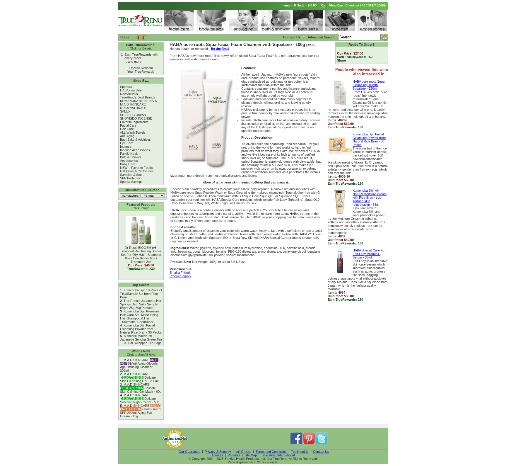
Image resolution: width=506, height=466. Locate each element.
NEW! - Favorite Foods (136, 167)
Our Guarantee (189, 451)
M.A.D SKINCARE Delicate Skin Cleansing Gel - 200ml (139, 377)
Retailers (234, 455)
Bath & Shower (130, 157)
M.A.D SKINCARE (133, 104)
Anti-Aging (127, 136)
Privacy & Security (218, 451)
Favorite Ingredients (134, 122)
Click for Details (141, 48)
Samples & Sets (131, 174)
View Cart (336, 5)
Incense (125, 146)
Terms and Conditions (272, 451)
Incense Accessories (135, 150)
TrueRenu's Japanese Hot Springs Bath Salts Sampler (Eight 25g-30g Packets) (140, 304)
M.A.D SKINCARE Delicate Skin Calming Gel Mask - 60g (140, 388)
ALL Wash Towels (133, 132)
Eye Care (127, 143)
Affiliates (217, 455)
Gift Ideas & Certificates (137, 171)
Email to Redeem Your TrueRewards (140, 69)
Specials (126, 87)
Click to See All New (141, 354)
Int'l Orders (243, 451)
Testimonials (300, 451)
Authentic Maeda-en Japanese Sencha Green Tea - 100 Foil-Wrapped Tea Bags (141, 339)
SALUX (125, 111)
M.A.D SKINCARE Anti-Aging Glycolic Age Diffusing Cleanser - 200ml (139, 365)
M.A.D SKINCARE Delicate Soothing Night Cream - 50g (139, 398)
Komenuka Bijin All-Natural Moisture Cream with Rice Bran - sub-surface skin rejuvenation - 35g (370, 197)
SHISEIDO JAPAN (133, 115)
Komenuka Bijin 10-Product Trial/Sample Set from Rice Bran (141, 293)
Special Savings (131, 181)
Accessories (129, 160)
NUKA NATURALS (133, 108)
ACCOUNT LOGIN (374, 5)
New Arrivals (129, 94)
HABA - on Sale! (131, 90)
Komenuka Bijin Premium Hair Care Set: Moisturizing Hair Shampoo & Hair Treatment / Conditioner (139, 316)
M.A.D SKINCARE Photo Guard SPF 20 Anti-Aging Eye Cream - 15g (140, 411)
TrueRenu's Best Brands (137, 97)
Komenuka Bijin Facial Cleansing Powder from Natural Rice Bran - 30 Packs (141, 329)
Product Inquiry (180, 276)
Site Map (251, 455)
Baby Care (127, 164)
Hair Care (127, 129)
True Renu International (278, 455)
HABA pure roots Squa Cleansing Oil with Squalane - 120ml (368, 85)
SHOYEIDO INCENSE (136, 118)
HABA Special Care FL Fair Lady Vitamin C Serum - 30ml (368, 254)
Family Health (129, 153)
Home (124, 37)
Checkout (352, 5)
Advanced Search (322, 37)
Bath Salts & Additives (135, 139)
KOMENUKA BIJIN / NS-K (138, 101)
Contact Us (291, 37)
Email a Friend (180, 272)
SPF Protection (130, 178)
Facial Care (128, 125)
